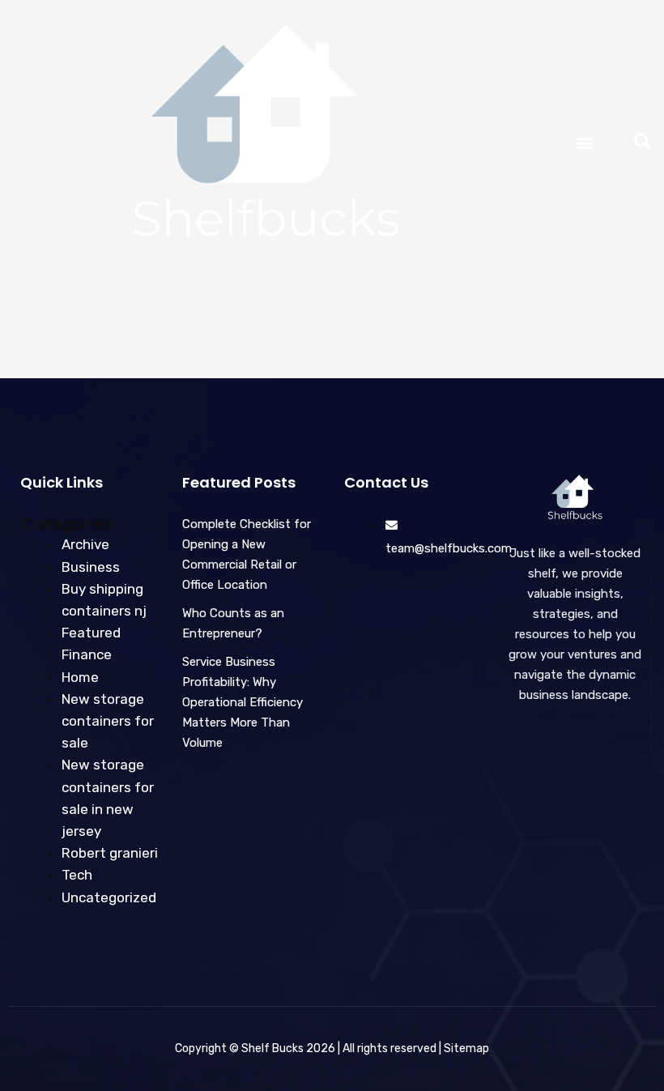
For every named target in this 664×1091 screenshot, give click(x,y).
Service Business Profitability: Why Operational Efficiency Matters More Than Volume (242, 702)
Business (91, 567)
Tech (77, 875)
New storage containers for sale (108, 721)
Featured (91, 632)
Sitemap (466, 1048)
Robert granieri (110, 853)
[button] (584, 142)
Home (80, 677)
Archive (85, 544)
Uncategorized (109, 897)
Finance (87, 654)
